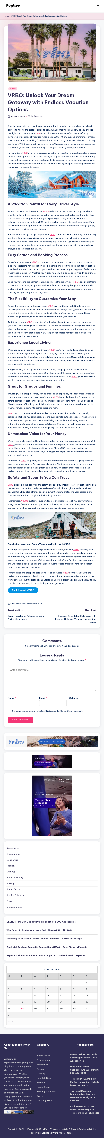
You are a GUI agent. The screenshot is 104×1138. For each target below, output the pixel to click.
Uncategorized (14, 907)
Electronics (12, 860)
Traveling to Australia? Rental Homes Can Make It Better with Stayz (44, 938)
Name (12, 698)
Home (6, 16)
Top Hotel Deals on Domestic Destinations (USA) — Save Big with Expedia (46, 947)
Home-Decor (13, 889)
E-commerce (13, 854)
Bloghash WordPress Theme (57, 1132)
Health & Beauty (14, 877)
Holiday (10, 883)
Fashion (10, 865)
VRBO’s (76, 282)
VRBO (38, 133)
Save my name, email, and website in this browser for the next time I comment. (47, 711)
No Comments (37, 116)
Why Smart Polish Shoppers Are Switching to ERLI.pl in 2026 (39, 930)
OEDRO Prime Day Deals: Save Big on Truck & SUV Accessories (41, 921)
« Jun (10, 1021)
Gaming (10, 871)
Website (73, 698)
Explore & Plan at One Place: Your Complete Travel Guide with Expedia (45, 955)
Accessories (12, 848)
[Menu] (98, 6)
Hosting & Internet (15, 895)
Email (43, 698)
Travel (13, 88)
